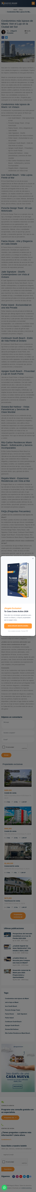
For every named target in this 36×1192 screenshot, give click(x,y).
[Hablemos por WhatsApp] (4, 1187)
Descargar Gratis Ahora (18, 626)
